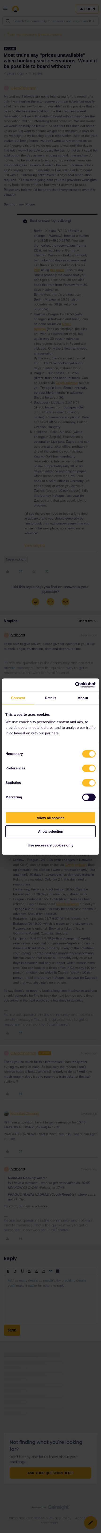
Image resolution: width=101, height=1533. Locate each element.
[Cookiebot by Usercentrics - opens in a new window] (75, 685)
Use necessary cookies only (50, 845)
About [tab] (83, 698)
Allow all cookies (50, 818)
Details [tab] (50, 698)
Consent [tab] (18, 698)
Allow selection (50, 831)
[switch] (89, 768)
